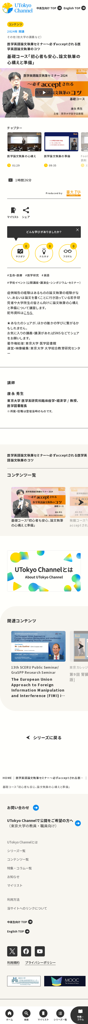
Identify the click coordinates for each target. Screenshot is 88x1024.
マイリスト (15, 885)
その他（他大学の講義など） (24, 37)
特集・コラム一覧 (19, 868)
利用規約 (13, 962)
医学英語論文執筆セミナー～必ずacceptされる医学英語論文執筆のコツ (47, 457)
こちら (28, 312)
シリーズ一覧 (16, 850)
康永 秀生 (15, 393)
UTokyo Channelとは (22, 842)
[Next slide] (81, 502)
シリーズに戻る (47, 737)
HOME (7, 778)
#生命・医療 (14, 275)
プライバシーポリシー (40, 962)
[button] (20, 253)
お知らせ (13, 876)
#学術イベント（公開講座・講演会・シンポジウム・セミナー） (44, 283)
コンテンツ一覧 (18, 859)
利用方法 (13, 899)
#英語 (46, 275)
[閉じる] (77, 229)
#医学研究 (32, 275)
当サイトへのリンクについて (27, 908)
